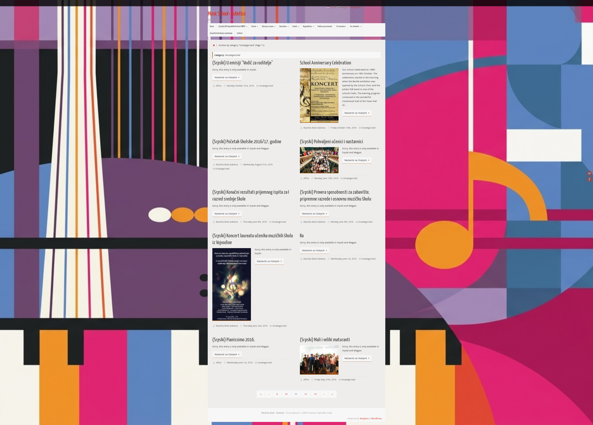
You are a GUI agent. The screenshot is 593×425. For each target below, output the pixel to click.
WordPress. (376, 418)
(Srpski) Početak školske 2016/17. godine (246, 141)
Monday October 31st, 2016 (240, 85)
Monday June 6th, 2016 (342, 221)
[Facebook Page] (589, 179)
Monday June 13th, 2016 (326, 178)
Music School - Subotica (226, 14)
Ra (302, 235)
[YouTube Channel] (589, 173)
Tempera (364, 418)
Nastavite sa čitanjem (226, 77)
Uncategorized (266, 85)
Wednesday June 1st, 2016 (344, 258)
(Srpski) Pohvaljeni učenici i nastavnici (331, 141)
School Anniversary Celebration (325, 63)
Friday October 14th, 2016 (344, 127)
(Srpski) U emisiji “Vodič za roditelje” (242, 63)
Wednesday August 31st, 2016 (258, 164)
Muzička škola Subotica (314, 127)
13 (315, 393)
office (218, 85)
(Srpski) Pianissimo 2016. (233, 339)
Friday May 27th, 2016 (325, 379)
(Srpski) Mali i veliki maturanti (325, 339)
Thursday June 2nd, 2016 (255, 325)
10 (286, 393)
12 (305, 393)
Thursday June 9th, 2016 (255, 221)
